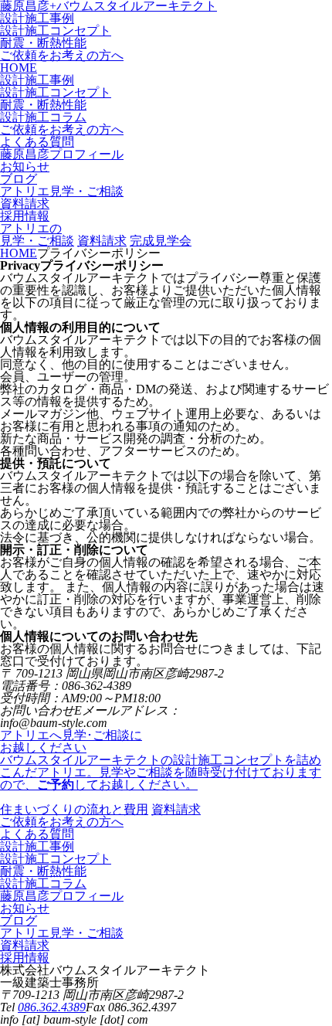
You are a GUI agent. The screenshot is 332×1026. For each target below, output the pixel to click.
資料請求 (102, 240)
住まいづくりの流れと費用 (74, 809)
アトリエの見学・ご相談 (37, 234)
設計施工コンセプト (55, 30)
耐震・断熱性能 (43, 42)
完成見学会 (160, 240)
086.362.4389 (52, 1007)
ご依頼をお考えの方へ (62, 55)
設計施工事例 (37, 18)
